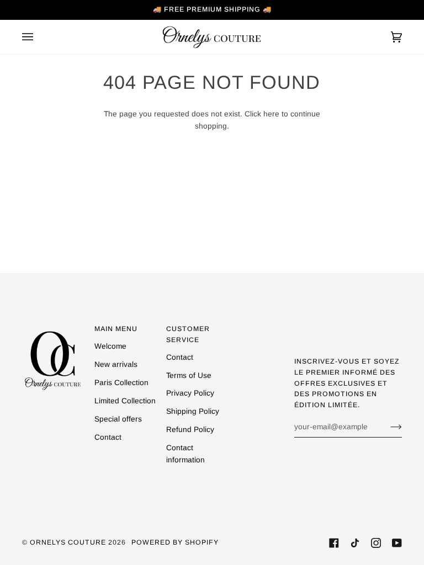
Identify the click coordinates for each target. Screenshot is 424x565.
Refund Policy (190, 429)
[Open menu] (38, 37)
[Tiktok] (355, 543)
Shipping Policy (192, 411)
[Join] (387, 426)
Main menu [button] (115, 329)
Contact (107, 437)
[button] (52, 326)
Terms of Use (188, 375)
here (271, 114)
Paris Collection (121, 383)
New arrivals (115, 364)
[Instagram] (376, 543)
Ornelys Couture (68, 542)
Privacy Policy (190, 393)
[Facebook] (334, 543)
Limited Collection (125, 401)
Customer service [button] (188, 334)
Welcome (110, 346)
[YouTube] (397, 543)
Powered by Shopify (175, 542)
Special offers (118, 419)
